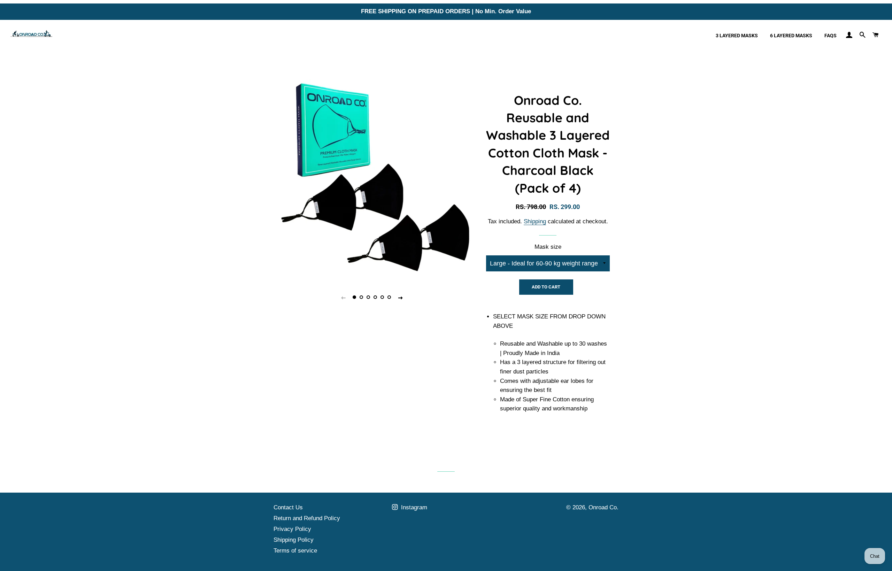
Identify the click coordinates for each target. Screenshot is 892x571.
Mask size (548, 247)
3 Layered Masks (737, 35)
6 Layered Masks (791, 35)
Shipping (535, 221)
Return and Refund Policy (307, 518)
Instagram (413, 507)
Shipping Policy (294, 540)
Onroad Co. (603, 507)
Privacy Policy (292, 529)
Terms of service (295, 550)
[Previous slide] (343, 297)
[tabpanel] (372, 177)
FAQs (830, 35)
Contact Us (288, 507)
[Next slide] (400, 297)
